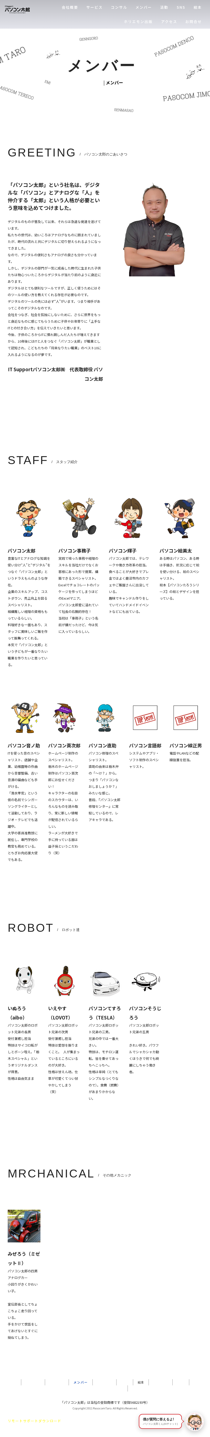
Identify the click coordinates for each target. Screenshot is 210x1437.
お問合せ (193, 21)
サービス (94, 7)
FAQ (180, 1382)
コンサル (119, 7)
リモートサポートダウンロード (34, 1420)
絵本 (198, 7)
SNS (181, 7)
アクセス (169, 21)
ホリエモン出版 (138, 21)
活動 (164, 7)
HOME (94, 82)
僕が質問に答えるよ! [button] (160, 1421)
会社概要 (70, 7)
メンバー (143, 7)
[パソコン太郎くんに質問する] (194, 1421)
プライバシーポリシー (105, 1388)
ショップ (104, 1382)
